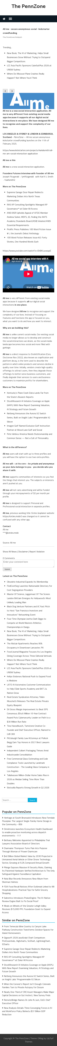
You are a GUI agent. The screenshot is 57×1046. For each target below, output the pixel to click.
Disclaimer (23, 551)
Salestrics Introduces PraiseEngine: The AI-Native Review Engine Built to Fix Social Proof (26, 899)
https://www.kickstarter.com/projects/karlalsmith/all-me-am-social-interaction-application (28, 152)
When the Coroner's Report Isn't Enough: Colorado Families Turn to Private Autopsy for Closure (26, 985)
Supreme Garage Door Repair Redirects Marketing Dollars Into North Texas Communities (25, 196)
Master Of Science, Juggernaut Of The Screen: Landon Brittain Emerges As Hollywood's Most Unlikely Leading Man (29, 598)
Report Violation (37, 551)
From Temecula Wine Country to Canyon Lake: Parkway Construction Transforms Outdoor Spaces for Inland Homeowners (27, 930)
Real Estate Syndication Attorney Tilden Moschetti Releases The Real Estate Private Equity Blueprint (28, 701)
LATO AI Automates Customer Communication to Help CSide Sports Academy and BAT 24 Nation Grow (29, 688)
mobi (18, 516)
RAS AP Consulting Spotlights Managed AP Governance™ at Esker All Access (23, 958)
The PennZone (28, 6)
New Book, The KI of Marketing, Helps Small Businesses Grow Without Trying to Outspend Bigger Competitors (28, 57)
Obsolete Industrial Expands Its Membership (27, 581)
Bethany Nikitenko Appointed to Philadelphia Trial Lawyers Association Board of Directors (26, 842)
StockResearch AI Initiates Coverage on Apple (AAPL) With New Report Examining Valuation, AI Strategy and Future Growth (28, 405)
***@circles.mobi (11, 532)
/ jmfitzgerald (27, 176)
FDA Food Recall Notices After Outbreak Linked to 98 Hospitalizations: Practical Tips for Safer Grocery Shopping (28, 890)
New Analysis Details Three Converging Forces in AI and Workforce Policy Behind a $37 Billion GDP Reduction (27, 1011)
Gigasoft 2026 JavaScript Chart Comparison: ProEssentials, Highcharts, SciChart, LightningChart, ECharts (26, 941)
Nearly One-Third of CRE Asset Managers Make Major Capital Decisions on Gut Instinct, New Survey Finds (28, 993)
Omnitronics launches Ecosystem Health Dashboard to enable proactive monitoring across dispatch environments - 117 (27, 832)
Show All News (10, 551)
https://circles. (9, 516)
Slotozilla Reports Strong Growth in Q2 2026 (28, 787)
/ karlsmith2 (9, 180)
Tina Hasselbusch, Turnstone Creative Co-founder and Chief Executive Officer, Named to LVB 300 (28, 730)
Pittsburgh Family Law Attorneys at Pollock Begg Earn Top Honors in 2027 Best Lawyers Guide (28, 742)
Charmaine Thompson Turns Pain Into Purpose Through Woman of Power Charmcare (24, 850)
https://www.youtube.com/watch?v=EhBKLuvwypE (27, 250)
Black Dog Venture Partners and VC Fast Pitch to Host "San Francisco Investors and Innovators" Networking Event (28, 610)
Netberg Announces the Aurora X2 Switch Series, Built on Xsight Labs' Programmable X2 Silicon (28, 417)
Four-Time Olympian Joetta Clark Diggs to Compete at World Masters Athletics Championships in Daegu (26, 623)
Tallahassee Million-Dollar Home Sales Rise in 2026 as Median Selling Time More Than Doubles (28, 779)
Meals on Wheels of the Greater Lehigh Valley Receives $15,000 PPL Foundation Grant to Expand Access (26, 909)
